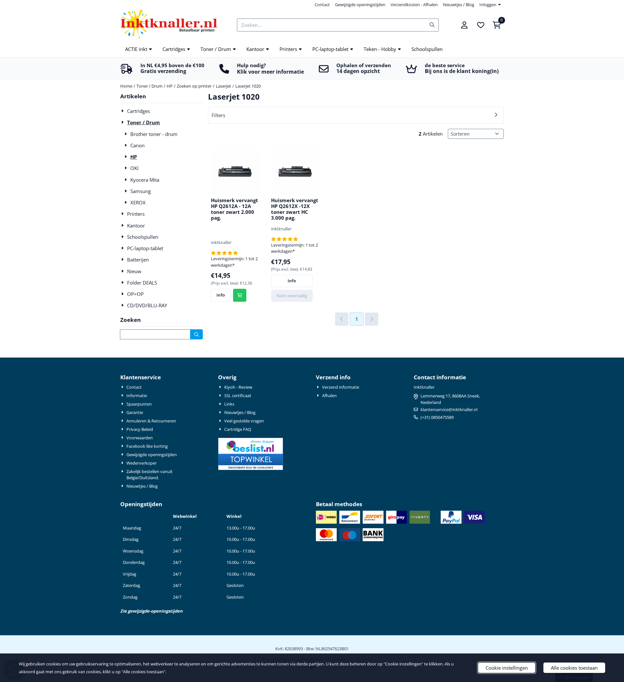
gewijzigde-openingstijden (155, 611)
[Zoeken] (196, 334)
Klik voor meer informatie (270, 71)
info (220, 295)
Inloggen (487, 4)
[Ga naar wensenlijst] (481, 25)
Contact (322, 4)
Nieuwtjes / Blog (458, 4)
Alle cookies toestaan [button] (574, 667)
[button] (464, 25)
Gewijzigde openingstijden (360, 4)
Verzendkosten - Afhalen (414, 4)
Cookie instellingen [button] (507, 667)
